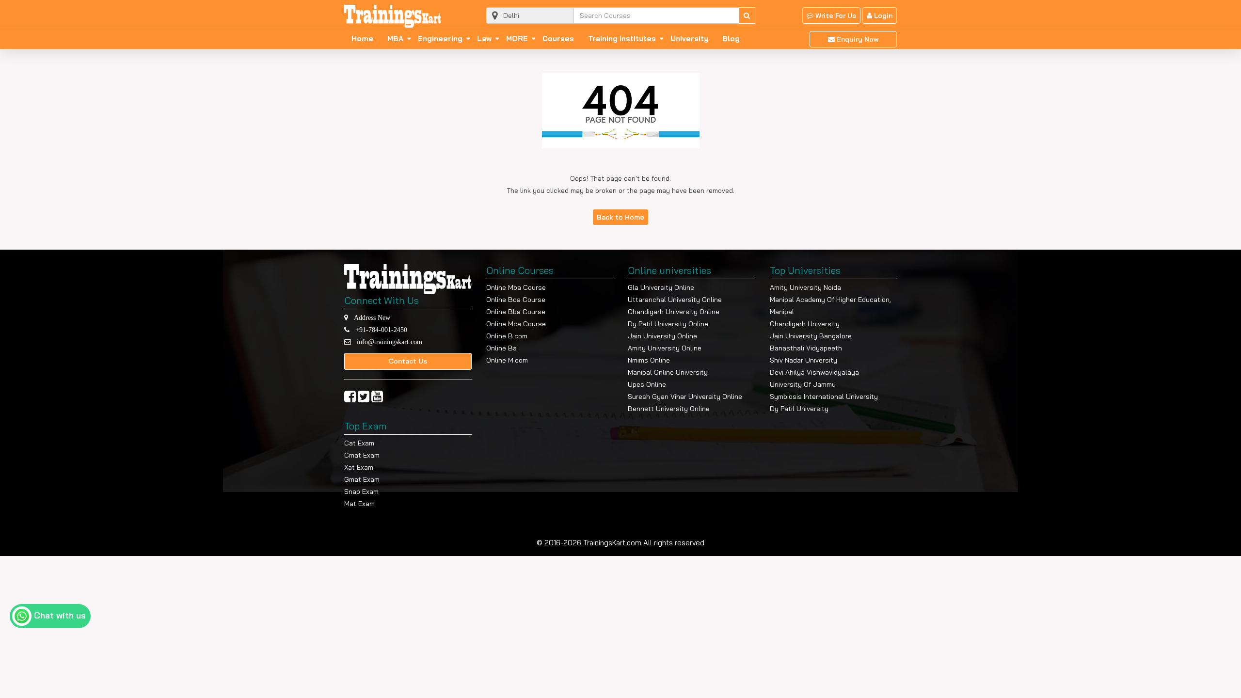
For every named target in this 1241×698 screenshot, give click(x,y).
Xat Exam (358, 467)
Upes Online (647, 384)
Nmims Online (649, 360)
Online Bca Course (515, 299)
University (689, 39)
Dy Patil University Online (668, 323)
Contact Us (408, 361)
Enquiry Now (856, 39)
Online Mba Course (516, 287)
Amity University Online (664, 348)
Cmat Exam (362, 455)
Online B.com (506, 336)
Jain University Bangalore (811, 336)
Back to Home (620, 217)
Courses (558, 39)
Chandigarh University (805, 323)
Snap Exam (361, 491)
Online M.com (507, 360)
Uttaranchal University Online (675, 299)
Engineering (440, 39)
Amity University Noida (805, 287)
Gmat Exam (362, 479)
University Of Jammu (803, 384)
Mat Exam (359, 503)
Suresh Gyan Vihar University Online (685, 396)
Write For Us (834, 15)
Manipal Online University (668, 372)
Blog (731, 39)
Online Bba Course (515, 311)
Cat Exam (359, 443)
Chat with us (60, 615)
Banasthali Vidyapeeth (806, 348)
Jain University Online (662, 336)
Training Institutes (622, 39)
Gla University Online (661, 287)
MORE (517, 39)
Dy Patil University (799, 408)
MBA (395, 39)
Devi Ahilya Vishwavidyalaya (814, 372)
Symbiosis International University (824, 396)
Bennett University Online (669, 408)
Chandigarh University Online (673, 311)
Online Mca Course (516, 323)
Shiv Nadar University (803, 360)
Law (484, 39)
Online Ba (501, 348)
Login (882, 15)
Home (362, 39)
